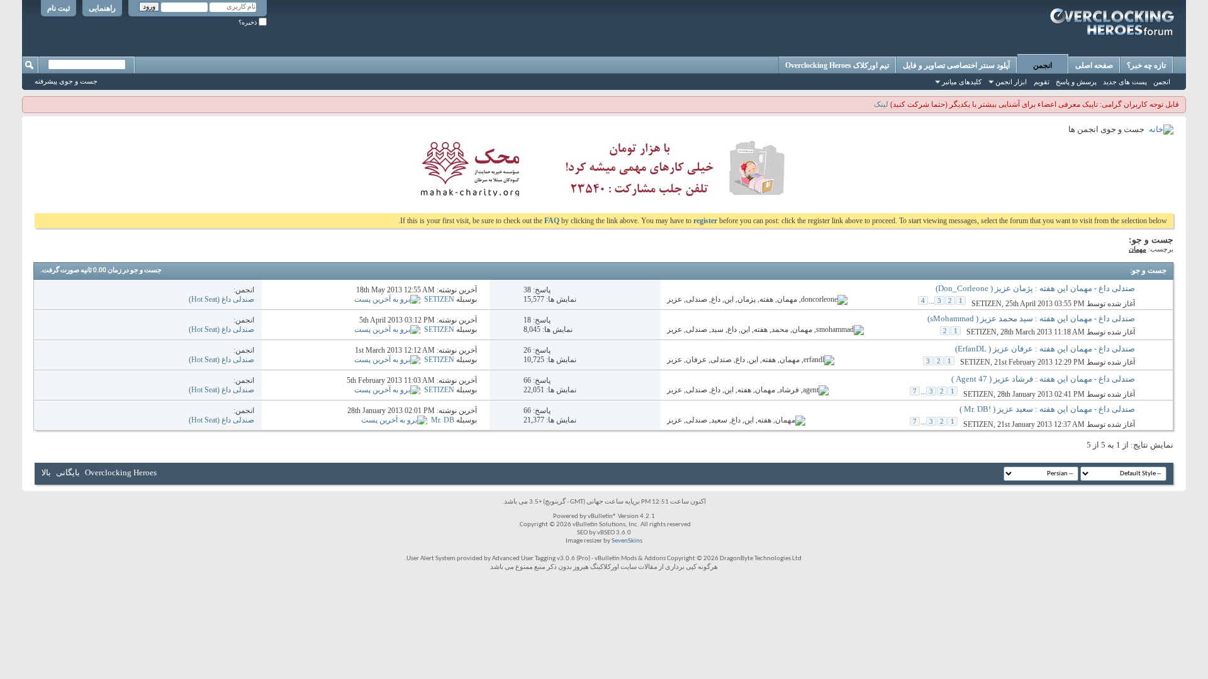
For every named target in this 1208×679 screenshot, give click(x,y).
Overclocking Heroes (121, 472)
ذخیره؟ (248, 22)
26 (527, 350)
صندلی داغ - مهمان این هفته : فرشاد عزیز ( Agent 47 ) (1043, 379)
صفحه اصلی (1094, 65)
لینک (881, 104)
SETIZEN (986, 303)
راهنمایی (102, 8)
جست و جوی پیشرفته (66, 81)
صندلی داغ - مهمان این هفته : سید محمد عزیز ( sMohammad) (1031, 318)
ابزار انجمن (1011, 82)
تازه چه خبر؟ (1146, 65)
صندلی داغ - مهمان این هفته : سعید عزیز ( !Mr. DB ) (1047, 409)
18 (527, 320)
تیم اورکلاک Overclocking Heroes (837, 65)
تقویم (1041, 82)
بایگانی (68, 472)
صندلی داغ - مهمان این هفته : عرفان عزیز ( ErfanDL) (1045, 348)
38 (527, 289)
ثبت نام (58, 8)
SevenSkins (627, 541)
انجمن (1042, 65)
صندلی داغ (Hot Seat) (221, 299)
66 (527, 380)
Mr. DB (442, 420)
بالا (46, 472)
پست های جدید (1125, 82)
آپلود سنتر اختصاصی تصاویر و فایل (956, 65)
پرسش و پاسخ (1076, 82)
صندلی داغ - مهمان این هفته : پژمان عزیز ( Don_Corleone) (1035, 288)
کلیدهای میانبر (962, 82)
